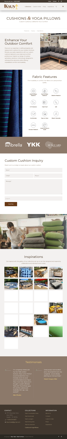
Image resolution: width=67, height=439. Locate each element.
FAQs (47, 421)
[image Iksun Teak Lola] (56, 297)
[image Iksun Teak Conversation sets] (11, 309)
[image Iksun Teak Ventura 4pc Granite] (26, 309)
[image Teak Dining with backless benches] (41, 273)
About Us (48, 413)
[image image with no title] (26, 273)
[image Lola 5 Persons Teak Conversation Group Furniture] (41, 297)
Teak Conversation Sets (31, 413)
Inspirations (49, 424)
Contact (54, 1)
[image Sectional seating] (26, 285)
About (49, 1)
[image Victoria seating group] (56, 309)
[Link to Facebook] (58, 1)
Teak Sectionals (29, 416)
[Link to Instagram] (61, 1)
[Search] (56, 6)
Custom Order (50, 419)
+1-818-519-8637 (16, 1)
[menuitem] (49, 1)
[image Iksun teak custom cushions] (11, 285)
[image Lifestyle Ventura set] (11, 273)
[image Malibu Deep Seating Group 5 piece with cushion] (41, 309)
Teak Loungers (29, 419)
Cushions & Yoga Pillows (31, 427)
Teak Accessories (30, 424)
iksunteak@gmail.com (13, 422)
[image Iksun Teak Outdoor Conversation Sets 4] (41, 285)
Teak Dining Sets (29, 421)
